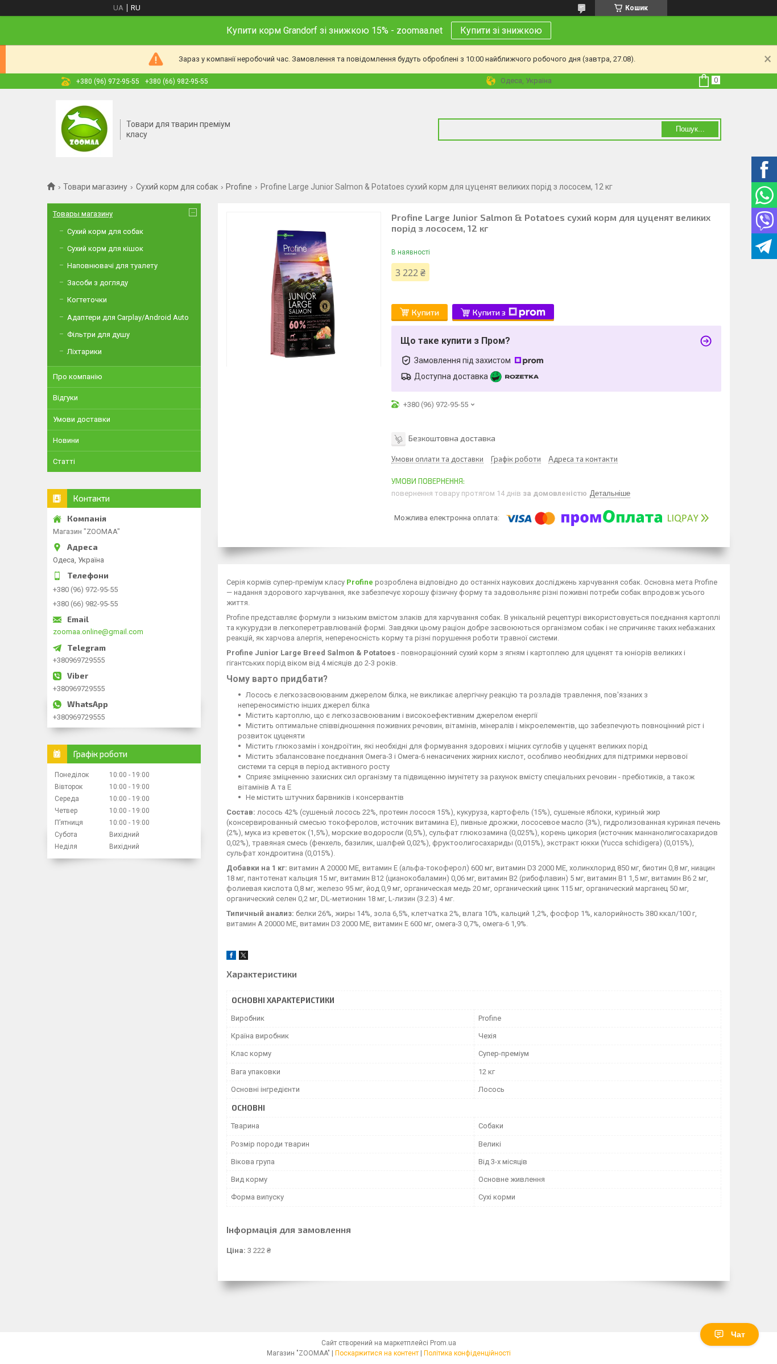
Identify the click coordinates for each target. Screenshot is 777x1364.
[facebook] (231, 957)
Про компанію (77, 376)
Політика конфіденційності (467, 1353)
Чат (738, 1334)
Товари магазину (95, 186)
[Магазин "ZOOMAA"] (84, 129)
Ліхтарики (84, 351)
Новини (66, 440)
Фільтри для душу (98, 334)
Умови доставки (81, 419)
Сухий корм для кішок (105, 248)
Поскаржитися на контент (377, 1353)
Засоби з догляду (97, 282)
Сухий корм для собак (177, 186)
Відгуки (65, 397)
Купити (425, 312)
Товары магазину (83, 213)
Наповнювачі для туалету (112, 265)
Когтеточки (87, 299)
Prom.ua (443, 1343)
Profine (239, 186)
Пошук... (690, 129)
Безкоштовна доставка (451, 438)
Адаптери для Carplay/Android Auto (128, 317)
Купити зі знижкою (501, 30)
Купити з (489, 312)
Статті (64, 461)
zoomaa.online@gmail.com (98, 631)
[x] (243, 957)
